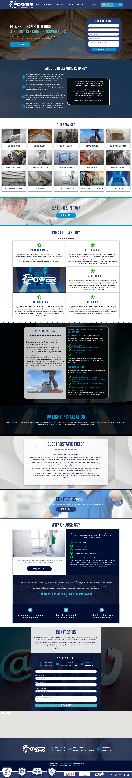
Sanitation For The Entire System (92, 189)
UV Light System (118, 189)
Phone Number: (40, 675)
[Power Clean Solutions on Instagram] (120, 775)
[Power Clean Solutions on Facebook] (112, 775)
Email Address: (39, 682)
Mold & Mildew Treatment (14, 189)
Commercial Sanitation (40, 167)
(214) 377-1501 (66, 215)
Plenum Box (40, 189)
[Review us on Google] (84, 774)
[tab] (38, 4)
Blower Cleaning (66, 146)
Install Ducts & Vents (118, 167)
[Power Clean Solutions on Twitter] (116, 775)
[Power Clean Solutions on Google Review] (69, 774)
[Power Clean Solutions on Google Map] (124, 775)
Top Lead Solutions (77, 765)
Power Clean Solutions (65, 764)
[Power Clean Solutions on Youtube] (128, 775)
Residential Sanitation (66, 189)
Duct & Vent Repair (92, 167)
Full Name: (38, 669)
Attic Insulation (40, 146)
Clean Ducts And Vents (118, 146)
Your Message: (39, 695)
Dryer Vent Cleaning (66, 167)
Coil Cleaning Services (14, 167)
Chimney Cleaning (92, 146)
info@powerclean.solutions (69, 665)
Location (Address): (41, 689)
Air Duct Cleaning (14, 146)
